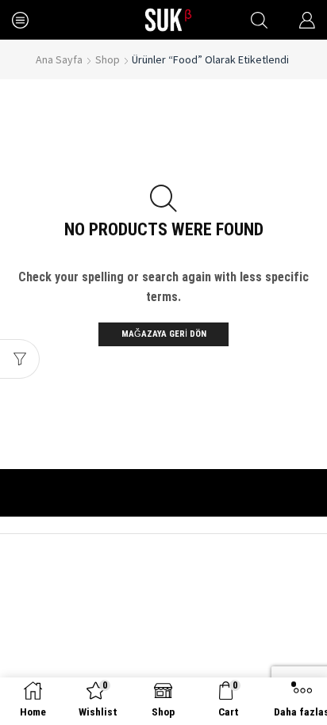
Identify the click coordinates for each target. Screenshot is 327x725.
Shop (107, 59)
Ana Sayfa (59, 59)
